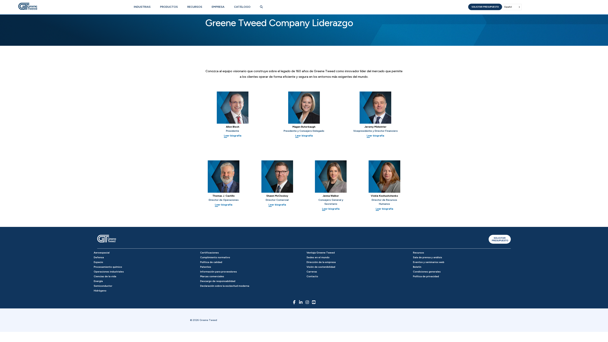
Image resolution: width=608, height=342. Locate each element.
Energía (98, 281)
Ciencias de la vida (105, 276)
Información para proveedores (218, 271)
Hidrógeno (100, 290)
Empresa (218, 7)
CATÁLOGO (242, 7)
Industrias (142, 7)
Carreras (312, 271)
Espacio (98, 262)
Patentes (205, 266)
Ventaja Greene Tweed (321, 252)
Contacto (312, 276)
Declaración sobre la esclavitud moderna (224, 285)
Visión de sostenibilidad (321, 266)
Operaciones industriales (109, 271)
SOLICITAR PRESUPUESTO (500, 239)
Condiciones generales (427, 271)
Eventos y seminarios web (428, 262)
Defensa (99, 257)
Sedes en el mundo (318, 257)
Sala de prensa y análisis (427, 257)
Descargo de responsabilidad (217, 281)
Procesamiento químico (108, 266)
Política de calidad (211, 262)
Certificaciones (209, 252)
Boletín (417, 266)
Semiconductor (103, 285)
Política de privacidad (426, 276)
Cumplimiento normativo (215, 257)
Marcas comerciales (212, 276)
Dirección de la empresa (321, 262)
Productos (169, 7)
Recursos (194, 7)
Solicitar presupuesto (485, 7)
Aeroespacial (102, 252)
